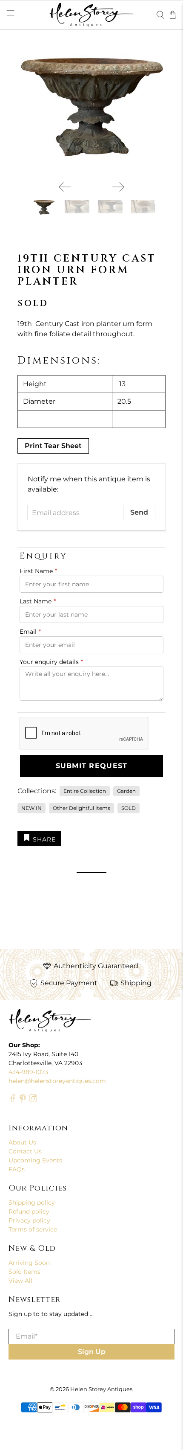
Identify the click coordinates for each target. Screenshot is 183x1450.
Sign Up (92, 1352)
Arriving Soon (29, 1263)
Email (30, 631)
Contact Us (25, 1151)
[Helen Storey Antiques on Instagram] (33, 1100)
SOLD (128, 808)
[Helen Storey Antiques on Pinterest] (23, 1100)
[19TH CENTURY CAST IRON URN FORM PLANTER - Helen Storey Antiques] (91, 110)
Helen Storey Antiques (101, 1389)
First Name (38, 571)
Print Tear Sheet (53, 446)
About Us (22, 1142)
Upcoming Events (35, 1160)
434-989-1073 (28, 1072)
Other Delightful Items (81, 808)
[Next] (118, 187)
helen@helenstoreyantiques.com (57, 1081)
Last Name (38, 601)
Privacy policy (29, 1220)
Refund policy (29, 1211)
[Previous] (64, 187)
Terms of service (33, 1229)
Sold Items (24, 1271)
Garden (126, 791)
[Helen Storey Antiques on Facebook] (13, 1100)
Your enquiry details (51, 662)
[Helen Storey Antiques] (91, 15)
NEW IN (31, 808)
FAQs (17, 1169)
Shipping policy (32, 1202)
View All (20, 1280)
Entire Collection (84, 791)
